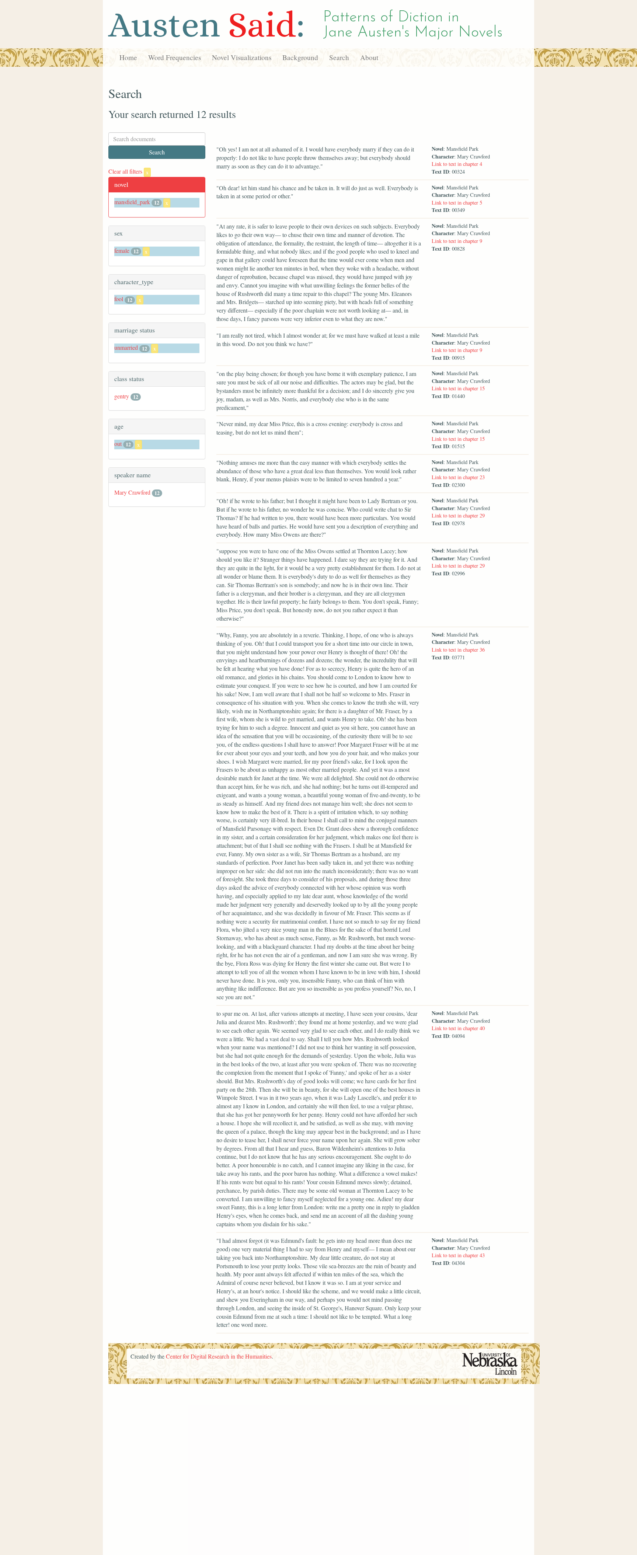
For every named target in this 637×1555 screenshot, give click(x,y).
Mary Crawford (132, 492)
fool (118, 299)
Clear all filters (128, 171)
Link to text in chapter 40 (458, 1028)
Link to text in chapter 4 (457, 163)
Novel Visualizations (241, 57)
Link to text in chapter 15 (458, 388)
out (118, 443)
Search (339, 57)
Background (300, 57)
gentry (121, 396)
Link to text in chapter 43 (458, 1255)
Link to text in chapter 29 (458, 515)
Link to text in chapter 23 (458, 477)
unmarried (126, 347)
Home (128, 57)
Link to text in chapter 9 (457, 240)
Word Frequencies (174, 57)
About (369, 57)
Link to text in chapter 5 (457, 202)
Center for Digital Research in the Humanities (219, 1356)
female (121, 250)
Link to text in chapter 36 (458, 649)
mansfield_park (132, 202)
